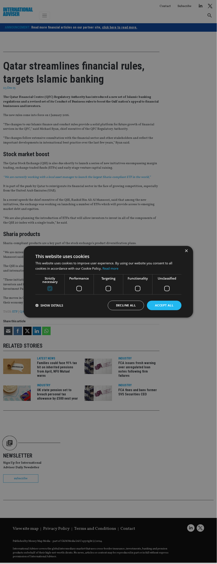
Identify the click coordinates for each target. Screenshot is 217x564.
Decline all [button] (126, 305)
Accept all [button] (164, 305)
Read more (110, 268)
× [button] (186, 251)
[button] (49, 305)
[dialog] (108, 281)
